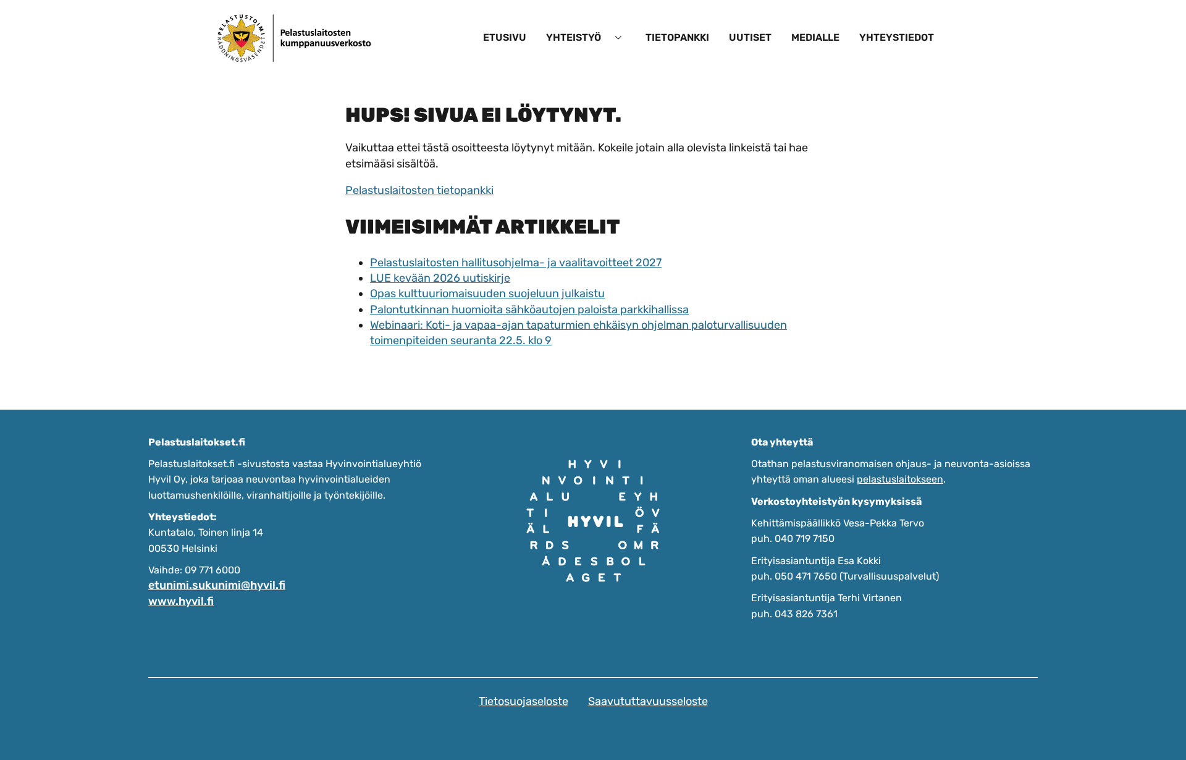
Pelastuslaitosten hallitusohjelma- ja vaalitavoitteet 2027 (516, 262)
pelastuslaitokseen (900, 479)
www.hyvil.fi (181, 601)
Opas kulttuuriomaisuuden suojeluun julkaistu (487, 293)
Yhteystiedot (896, 37)
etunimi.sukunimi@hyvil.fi (216, 585)
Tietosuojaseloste (523, 701)
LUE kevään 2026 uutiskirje (440, 278)
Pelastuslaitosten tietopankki (419, 190)
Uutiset (750, 37)
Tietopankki (677, 37)
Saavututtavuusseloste (648, 701)
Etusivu (504, 37)
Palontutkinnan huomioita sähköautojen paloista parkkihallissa (529, 309)
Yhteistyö (573, 37)
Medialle (815, 37)
